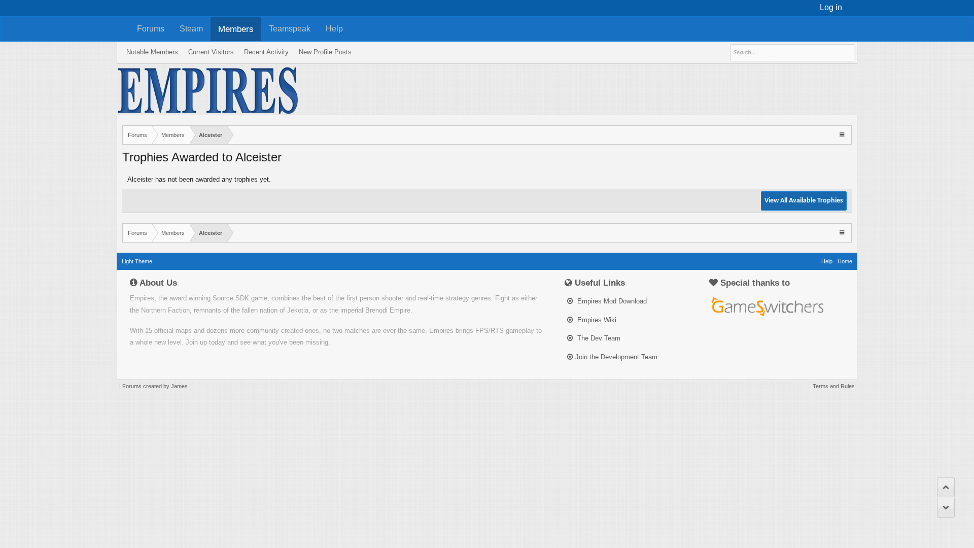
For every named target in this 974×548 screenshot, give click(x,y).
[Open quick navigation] (843, 134)
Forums (150, 28)
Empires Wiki (595, 320)
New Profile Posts (325, 52)
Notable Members (152, 52)
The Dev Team (597, 338)
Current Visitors (211, 52)
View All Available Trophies (803, 200)
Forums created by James (155, 386)
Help (334, 28)
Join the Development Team (616, 357)
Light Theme (137, 261)
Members (236, 29)
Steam (191, 28)
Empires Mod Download (611, 301)
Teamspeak (289, 28)
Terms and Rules (834, 386)
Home (845, 261)
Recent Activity (266, 52)
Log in (831, 7)
